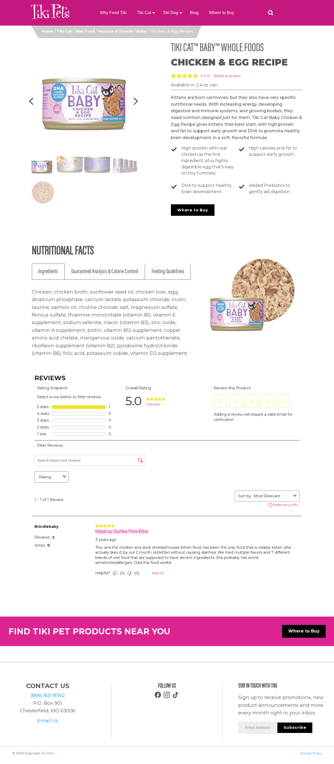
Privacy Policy (311, 753)
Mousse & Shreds (115, 31)
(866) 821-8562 (48, 695)
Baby (141, 31)
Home (47, 31)
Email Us (47, 721)
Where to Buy (192, 210)
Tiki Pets (47, 753)
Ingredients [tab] (48, 271)
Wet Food (85, 31)
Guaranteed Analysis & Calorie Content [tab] (105, 271)
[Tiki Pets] (50, 12)
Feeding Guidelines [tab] (168, 271)
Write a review (227, 76)
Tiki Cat (64, 31)
